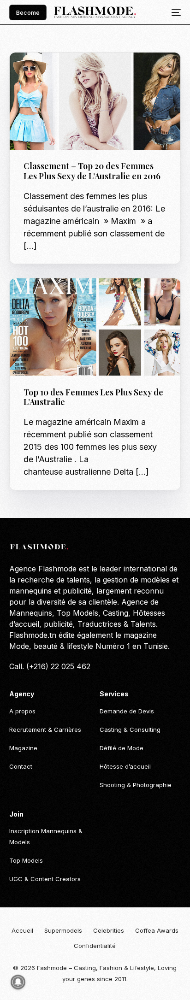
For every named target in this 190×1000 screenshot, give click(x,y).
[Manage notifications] (18, 982)
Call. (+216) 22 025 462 (49, 666)
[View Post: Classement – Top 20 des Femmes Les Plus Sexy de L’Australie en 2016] (95, 101)
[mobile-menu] (173, 12)
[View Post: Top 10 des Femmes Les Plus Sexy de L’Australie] (95, 327)
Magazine (97, 72)
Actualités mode (52, 72)
